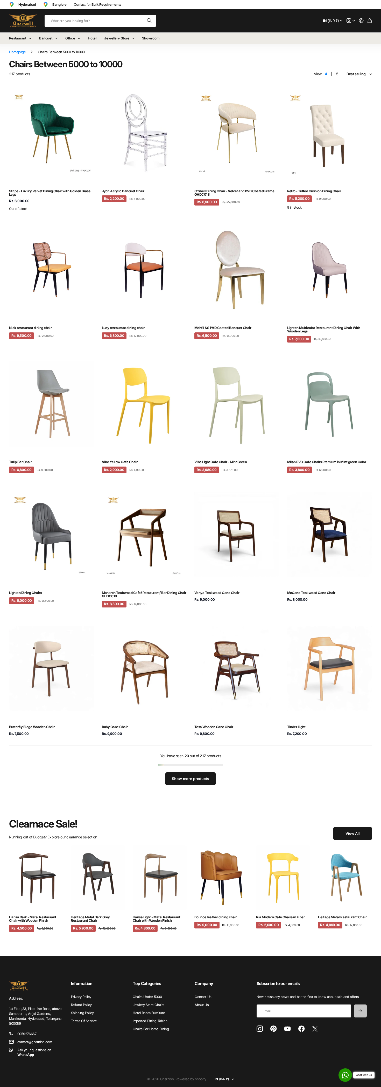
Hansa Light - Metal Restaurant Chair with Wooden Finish (156, 918)
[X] (315, 1028)
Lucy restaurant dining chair (123, 328)
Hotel (92, 38)
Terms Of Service (84, 1021)
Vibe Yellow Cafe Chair (120, 462)
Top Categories (147, 983)
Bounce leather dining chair (215, 917)
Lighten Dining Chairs (25, 593)
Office (70, 38)
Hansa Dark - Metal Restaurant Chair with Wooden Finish (32, 918)
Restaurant (17, 38)
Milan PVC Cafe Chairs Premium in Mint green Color (326, 462)
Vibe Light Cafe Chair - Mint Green (220, 462)
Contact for (97, 4)
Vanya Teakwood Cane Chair (216, 593)
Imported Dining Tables (150, 1021)
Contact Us (203, 997)
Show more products (190, 778)
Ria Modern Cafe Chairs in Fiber (280, 917)
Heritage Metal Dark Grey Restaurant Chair (90, 918)
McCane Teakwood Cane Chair (311, 593)
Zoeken (149, 21)
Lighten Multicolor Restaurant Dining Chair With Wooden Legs (323, 329)
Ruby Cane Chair (115, 727)
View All (352, 833)
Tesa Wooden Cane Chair (213, 727)
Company (204, 983)
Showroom (150, 38)
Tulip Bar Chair (20, 462)
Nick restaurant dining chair (30, 328)
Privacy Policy (81, 997)
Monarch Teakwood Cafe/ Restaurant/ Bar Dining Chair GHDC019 (144, 594)
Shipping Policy (82, 1013)
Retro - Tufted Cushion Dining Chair (314, 191)
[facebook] (301, 1029)
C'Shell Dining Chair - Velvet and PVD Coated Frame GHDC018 (234, 192)
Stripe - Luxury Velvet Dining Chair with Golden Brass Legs (49, 192)
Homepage (17, 52)
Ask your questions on (34, 1052)
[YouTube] (287, 1029)
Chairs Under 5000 (147, 997)
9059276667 (27, 1034)
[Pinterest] (273, 1029)
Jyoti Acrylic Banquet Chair (123, 191)
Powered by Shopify (190, 1079)
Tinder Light (296, 727)
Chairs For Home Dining (151, 1029)
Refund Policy (81, 1005)
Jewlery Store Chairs (148, 1005)
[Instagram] (260, 1029)
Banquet (46, 38)
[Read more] (351, 21)
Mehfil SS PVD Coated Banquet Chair (222, 328)
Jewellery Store (116, 38)
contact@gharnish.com (34, 1042)
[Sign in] (361, 21)
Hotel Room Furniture (149, 1013)
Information (82, 983)
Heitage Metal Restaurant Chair (342, 917)
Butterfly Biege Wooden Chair (31, 727)
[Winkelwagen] (370, 21)
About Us (202, 1005)
